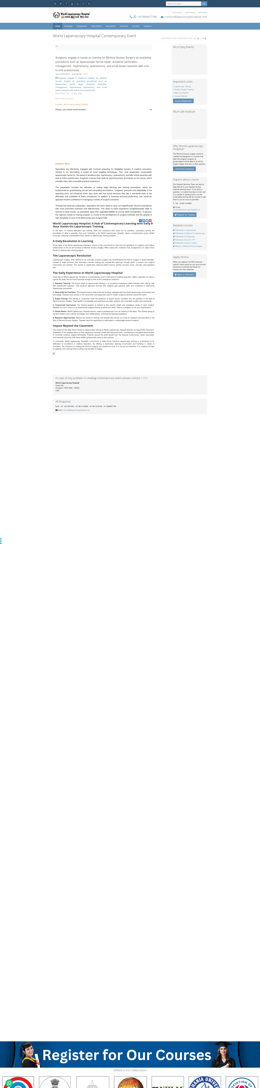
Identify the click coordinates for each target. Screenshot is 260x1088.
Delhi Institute (177, 12)
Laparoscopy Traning (182, 86)
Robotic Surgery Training (184, 89)
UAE (195, 38)
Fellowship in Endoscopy (185, 236)
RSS (145, 378)
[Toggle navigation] (57, 46)
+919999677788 (147, 17)
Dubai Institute (190, 12)
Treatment (96, 26)
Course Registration (183, 101)
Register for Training (186, 214)
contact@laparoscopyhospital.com (185, 17)
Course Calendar (180, 96)
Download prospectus (185, 168)
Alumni (136, 26)
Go (204, 3)
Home (57, 26)
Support (124, 26)
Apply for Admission (185, 274)
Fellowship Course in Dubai (186, 243)
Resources (111, 26)
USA (202, 38)
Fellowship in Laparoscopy (185, 230)
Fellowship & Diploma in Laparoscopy (190, 233)
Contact (148, 26)
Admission (82, 26)
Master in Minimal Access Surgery (188, 246)
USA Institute (202, 12)
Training (68, 26)
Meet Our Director (181, 92)
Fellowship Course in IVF (185, 239)
